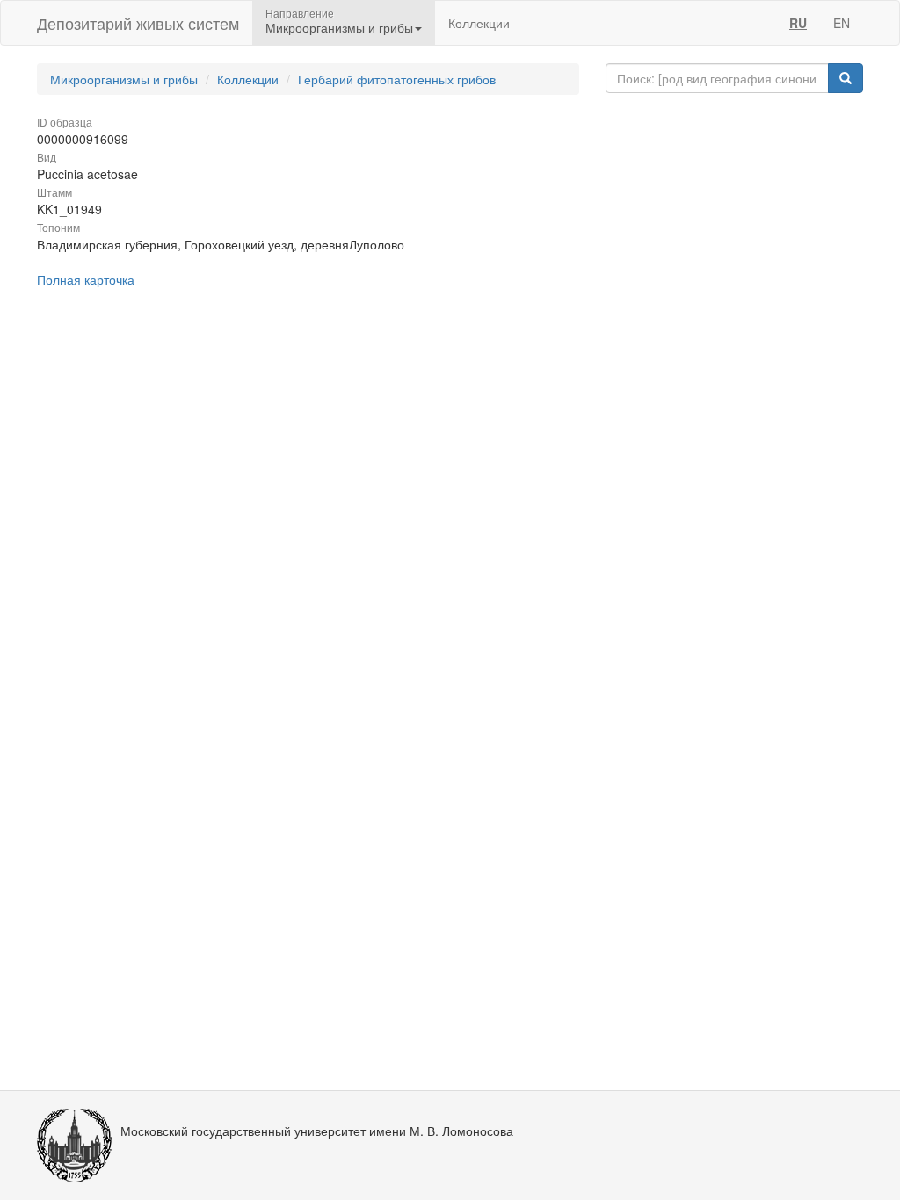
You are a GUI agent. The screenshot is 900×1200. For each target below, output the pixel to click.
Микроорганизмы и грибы (124, 79)
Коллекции (479, 23)
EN (841, 23)
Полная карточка (85, 279)
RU (798, 23)
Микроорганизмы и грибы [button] (339, 27)
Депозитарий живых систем (138, 22)
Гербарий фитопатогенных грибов (397, 79)
